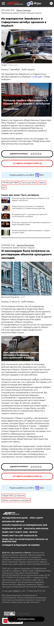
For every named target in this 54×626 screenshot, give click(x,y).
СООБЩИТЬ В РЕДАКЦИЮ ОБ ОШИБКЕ (21, 545)
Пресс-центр (36, 518)
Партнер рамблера (24, 613)
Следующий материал (26, 619)
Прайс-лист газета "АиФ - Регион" (20, 532)
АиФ (23, 297)
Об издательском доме (15, 518)
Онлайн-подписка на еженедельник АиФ (24, 525)
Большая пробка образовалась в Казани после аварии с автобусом (26, 102)
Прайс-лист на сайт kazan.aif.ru (19, 535)
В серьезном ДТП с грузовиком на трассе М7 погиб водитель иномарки (29, 215)
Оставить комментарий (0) (27, 163)
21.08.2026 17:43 (8, 245)
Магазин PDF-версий (13, 521)
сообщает (37, 77)
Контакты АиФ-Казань (36, 528)
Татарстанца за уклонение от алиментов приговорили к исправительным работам (28, 207)
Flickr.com (13, 65)
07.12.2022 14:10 (7, 10)
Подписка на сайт (12, 528)
